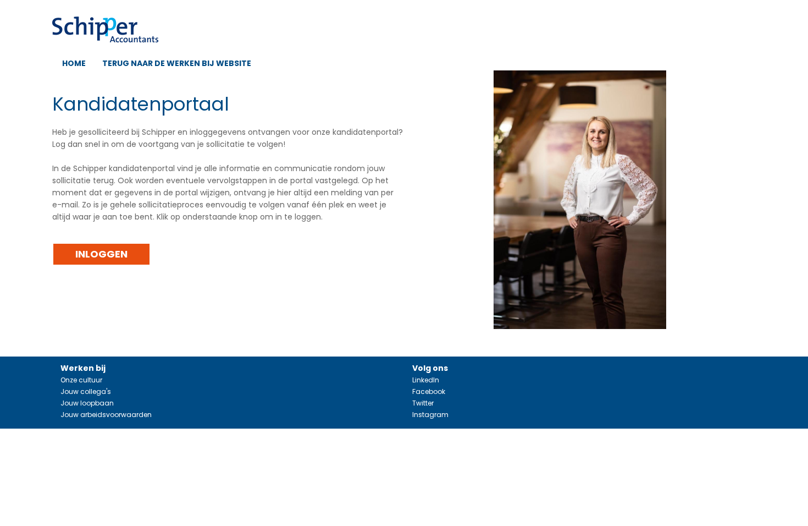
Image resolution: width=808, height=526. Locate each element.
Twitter (423, 403)
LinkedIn (425, 380)
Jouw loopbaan (87, 403)
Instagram (430, 414)
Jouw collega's (85, 391)
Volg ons (430, 368)
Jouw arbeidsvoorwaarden (106, 414)
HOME (74, 63)
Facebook (428, 391)
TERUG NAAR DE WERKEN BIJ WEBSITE (176, 63)
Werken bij (83, 368)
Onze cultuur (81, 380)
